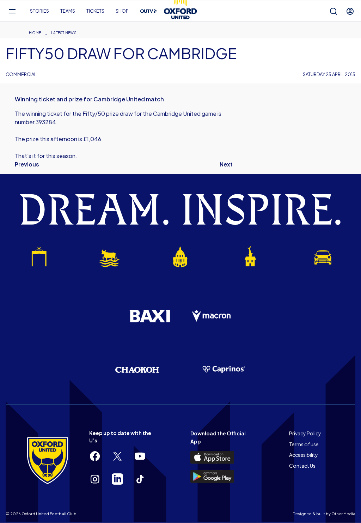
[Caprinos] (224, 369)
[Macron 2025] (211, 316)
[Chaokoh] (137, 370)
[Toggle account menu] (350, 11)
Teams (67, 11)
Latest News (64, 33)
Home (35, 33)
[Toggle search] (333, 11)
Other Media (343, 513)
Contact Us (302, 465)
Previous (27, 164)
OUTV (149, 11)
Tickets (95, 11)
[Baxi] (149, 316)
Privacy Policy (305, 433)
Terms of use (304, 444)
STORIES (39, 11)
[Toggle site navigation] (12, 11)
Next (226, 164)
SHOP (122, 11)
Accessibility (303, 455)
